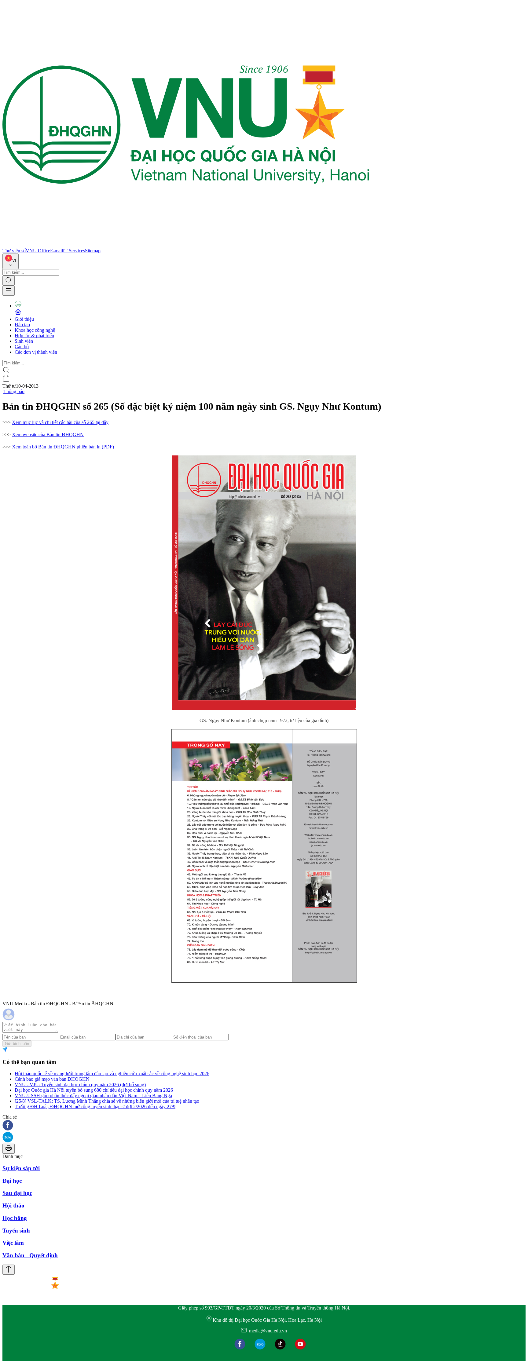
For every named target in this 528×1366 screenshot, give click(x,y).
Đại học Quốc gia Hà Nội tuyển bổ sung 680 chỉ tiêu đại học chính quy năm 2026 (94, 1090)
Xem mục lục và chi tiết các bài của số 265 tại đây (60, 422)
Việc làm (13, 1243)
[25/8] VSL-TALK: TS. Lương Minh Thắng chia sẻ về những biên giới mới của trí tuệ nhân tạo (107, 1101)
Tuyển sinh (16, 1230)
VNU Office (38, 250)
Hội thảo (13, 1205)
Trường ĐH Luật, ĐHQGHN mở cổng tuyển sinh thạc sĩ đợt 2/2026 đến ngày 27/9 (95, 1106)
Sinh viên (24, 341)
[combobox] (10, 261)
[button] (264, 1126)
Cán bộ (22, 346)
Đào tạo (22, 324)
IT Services (74, 250)
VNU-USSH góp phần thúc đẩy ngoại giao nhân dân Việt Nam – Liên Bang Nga (93, 1095)
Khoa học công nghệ (35, 330)
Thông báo (13, 391)
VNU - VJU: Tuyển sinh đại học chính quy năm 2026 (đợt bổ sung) (80, 1084)
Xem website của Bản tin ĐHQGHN (48, 434)
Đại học (12, 1181)
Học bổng (14, 1218)
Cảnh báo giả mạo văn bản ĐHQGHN (52, 1079)
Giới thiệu (24, 319)
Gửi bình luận (17, 1043)
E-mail (56, 250)
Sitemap (93, 250)
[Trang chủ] (185, 245)
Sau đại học (17, 1193)
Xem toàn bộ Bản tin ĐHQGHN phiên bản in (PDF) (63, 446)
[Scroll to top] (8, 1270)
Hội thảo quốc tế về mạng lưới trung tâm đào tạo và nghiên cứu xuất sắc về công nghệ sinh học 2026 (112, 1073)
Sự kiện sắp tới (21, 1168)
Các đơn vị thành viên (36, 352)
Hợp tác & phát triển (34, 335)
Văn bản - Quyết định (30, 1255)
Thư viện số (14, 250)
